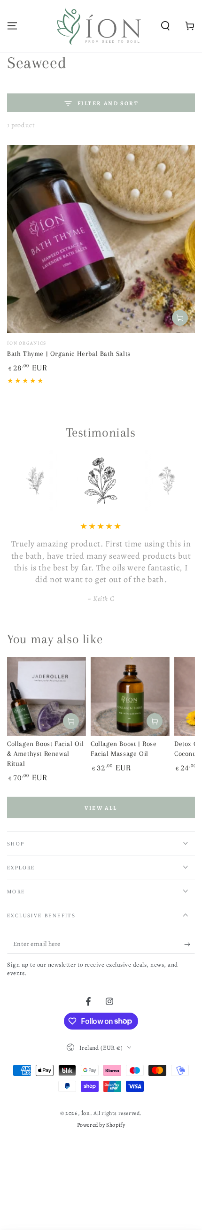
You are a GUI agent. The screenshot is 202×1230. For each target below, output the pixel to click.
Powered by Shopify (101, 1125)
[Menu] (12, 26)
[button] (165, 26)
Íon (85, 1113)
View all (101, 808)
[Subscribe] (189, 944)
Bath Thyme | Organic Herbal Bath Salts (69, 353)
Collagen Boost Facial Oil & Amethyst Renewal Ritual (45, 753)
